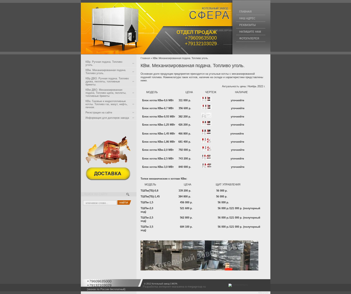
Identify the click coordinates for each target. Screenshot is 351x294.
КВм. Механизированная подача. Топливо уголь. (106, 72)
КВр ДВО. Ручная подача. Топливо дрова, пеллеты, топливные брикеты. (107, 81)
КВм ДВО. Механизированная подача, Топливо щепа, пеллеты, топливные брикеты (106, 92)
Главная (245, 11)
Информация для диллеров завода (107, 117)
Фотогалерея (249, 38)
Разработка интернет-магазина (163, 286)
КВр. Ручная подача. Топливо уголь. (104, 63)
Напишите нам (250, 31)
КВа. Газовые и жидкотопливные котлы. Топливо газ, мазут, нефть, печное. (107, 104)
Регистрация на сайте (99, 112)
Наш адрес (247, 18)
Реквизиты (247, 25)
